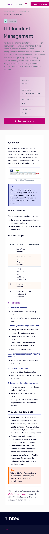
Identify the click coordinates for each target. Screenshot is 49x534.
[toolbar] (26, 4)
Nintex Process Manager (18, 494)
